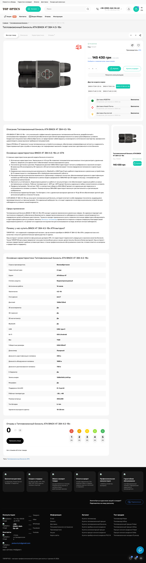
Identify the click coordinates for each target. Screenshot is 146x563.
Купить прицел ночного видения (94, 532)
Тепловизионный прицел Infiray (125, 527)
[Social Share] (140, 35)
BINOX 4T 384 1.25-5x (94, 86)
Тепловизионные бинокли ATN (18, 459)
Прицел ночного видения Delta (125, 532)
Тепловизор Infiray (120, 521)
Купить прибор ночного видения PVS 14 (96, 535)
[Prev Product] (131, 35)
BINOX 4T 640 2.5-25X (110, 91)
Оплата (36, 2)
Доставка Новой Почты (105, 106)
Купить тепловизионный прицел (94, 521)
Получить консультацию (114, 75)
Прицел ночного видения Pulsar (125, 530)
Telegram (36, 515)
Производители (56, 530)
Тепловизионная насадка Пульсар (126, 535)
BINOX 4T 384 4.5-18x (123, 86)
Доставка (44, 2)
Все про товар (11, 35)
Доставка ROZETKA (103, 100)
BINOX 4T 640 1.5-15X (94, 91)
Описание (24, 35)
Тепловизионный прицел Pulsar (125, 524)
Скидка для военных (57, 2)
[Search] (88, 9)
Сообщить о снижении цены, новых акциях (101, 61)
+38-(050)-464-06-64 (110, 8)
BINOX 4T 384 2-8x (109, 86)
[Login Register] (129, 9)
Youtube (36, 532)
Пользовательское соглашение (61, 527)
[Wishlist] (138, 45)
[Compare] (132, 45)
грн (142, 10)
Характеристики (38, 35)
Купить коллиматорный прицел (93, 530)
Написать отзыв (15, 441)
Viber (34, 519)
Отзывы (51, 35)
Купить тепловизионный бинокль (94, 524)
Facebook (36, 528)
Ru (141, 7)
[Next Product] (135, 35)
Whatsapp (36, 524)
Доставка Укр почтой (104, 113)
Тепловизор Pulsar (120, 519)
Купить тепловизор (89, 519)
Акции (52, 532)
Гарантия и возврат (25, 2)
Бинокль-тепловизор (49, 219)
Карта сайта (54, 535)
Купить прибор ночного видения (94, 527)
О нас (52, 519)
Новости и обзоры (9, 2)
